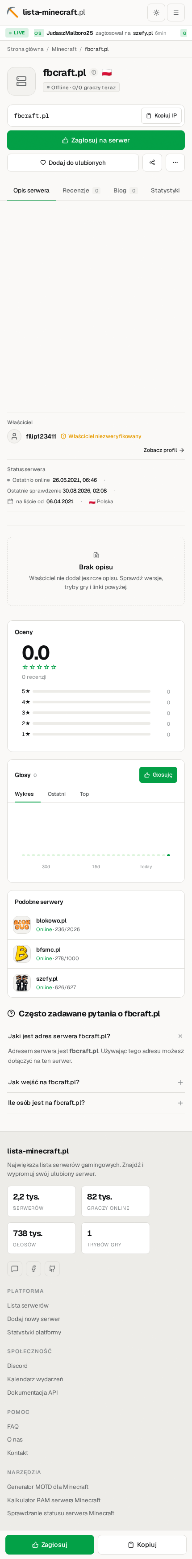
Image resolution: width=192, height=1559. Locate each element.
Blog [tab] (124, 190)
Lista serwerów (28, 1305)
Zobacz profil (160, 450)
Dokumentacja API (32, 1392)
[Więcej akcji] (175, 162)
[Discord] (14, 1268)
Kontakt (17, 1453)
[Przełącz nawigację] (176, 12)
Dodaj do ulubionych (77, 163)
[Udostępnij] (152, 162)
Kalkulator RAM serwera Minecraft (53, 1500)
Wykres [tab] (24, 794)
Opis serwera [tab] (31, 190)
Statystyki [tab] (165, 190)
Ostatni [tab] (57, 794)
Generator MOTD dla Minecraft (47, 1487)
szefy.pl (140, 33)
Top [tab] (84, 794)
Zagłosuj (54, 1544)
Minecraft (64, 49)
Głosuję (163, 774)
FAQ (13, 1426)
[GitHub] (52, 1268)
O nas (15, 1439)
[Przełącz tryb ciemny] (156, 12)
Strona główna (25, 49)
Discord (17, 1366)
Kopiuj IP (165, 115)
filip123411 (41, 436)
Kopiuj (147, 1544)
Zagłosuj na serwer (100, 140)
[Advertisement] (96, 301)
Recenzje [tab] (80, 190)
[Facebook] (33, 1268)
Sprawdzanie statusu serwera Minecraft (60, 1513)
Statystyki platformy (34, 1332)
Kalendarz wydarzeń (35, 1379)
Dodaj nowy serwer (33, 1319)
